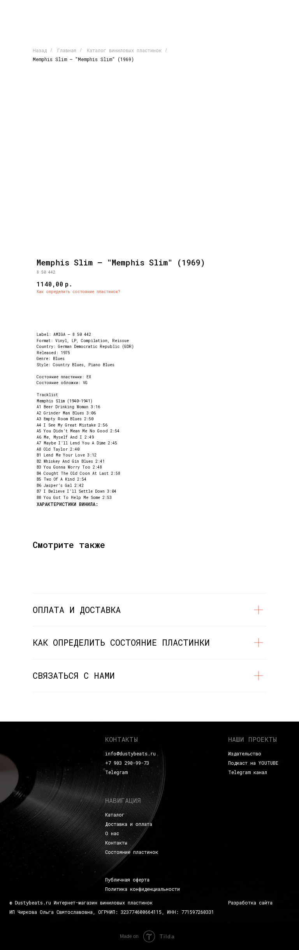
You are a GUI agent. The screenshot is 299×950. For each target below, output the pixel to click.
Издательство (244, 753)
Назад (40, 50)
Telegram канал (247, 772)
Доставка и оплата (128, 824)
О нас (112, 833)
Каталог (115, 814)
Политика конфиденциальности (142, 889)
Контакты (116, 842)
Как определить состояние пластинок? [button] (78, 291)
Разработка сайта (250, 902)
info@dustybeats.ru (130, 753)
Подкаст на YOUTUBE (253, 763)
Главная (66, 50)
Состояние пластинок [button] (131, 852)
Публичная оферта (127, 879)
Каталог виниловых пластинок (124, 50)
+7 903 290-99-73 (127, 763)
